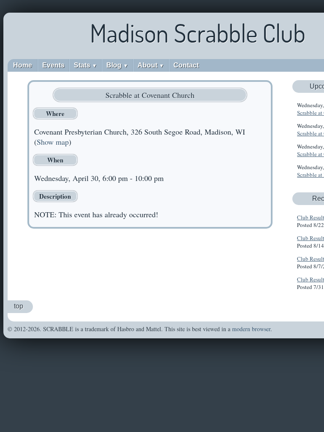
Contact (186, 65)
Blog (117, 65)
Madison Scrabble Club (197, 33)
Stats (85, 65)
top (18, 306)
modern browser (251, 329)
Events (53, 65)
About (151, 65)
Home (22, 65)
